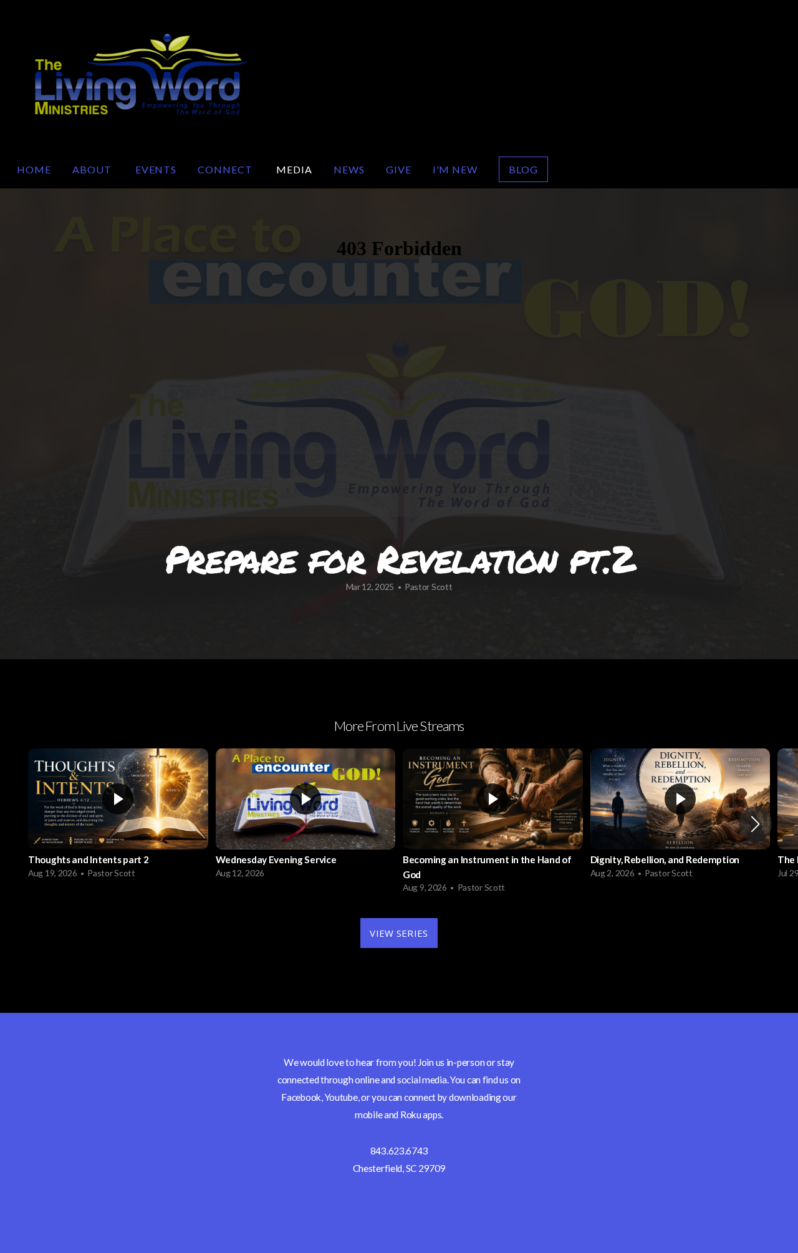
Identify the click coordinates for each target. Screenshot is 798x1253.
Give (398, 169)
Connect (226, 169)
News (349, 169)
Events (156, 169)
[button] (755, 824)
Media (294, 169)
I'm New (455, 169)
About (93, 169)
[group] (118, 816)
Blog (523, 169)
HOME (34, 169)
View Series (399, 933)
